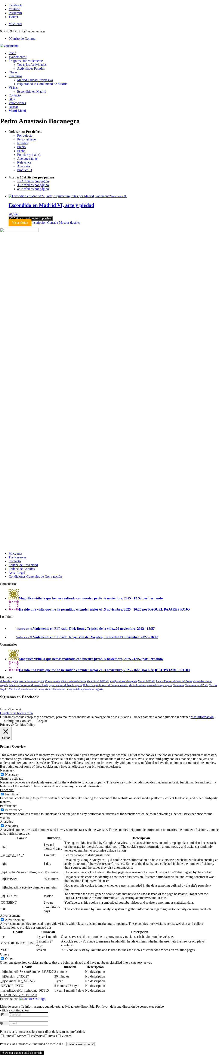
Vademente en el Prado (196, 685)
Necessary (12, 774)
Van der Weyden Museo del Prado (26, 689)
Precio (21, 147)
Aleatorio (23, 166)
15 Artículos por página (33, 181)
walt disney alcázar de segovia (88, 689)
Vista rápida (20, 222)
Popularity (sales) (28, 154)
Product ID (24, 170)
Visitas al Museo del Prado (58, 689)
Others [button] (4, 954)
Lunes (8, 1036)
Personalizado (26, 139)
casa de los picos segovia (31, 681)
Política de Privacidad (23, 565)
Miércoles (37, 1036)
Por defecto (25, 135)
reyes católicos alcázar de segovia (65, 685)
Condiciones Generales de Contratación (35, 576)
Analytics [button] (6, 821)
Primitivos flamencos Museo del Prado (28, 685)
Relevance (24, 162)
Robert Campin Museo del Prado (100, 685)
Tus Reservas (18, 557)
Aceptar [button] (41, 721)
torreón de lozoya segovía (159, 685)
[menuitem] (114, 24)
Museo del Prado (146, 681)
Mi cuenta (15, 24)
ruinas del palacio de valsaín (131, 685)
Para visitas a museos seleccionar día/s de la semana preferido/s (42, 1031)
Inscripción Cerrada (44, 222)
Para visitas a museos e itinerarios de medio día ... (33, 1044)
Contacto (15, 561)
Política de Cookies (22, 569)
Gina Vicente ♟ (11, 709)
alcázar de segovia (9, 681)
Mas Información (202, 717)
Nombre (22, 143)
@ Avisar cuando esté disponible (30, 218)
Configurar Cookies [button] (17, 721)
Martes (21, 1036)
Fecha (21, 151)
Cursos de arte (52, 681)
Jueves (52, 1036)
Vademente (178, 685)
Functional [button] (7, 790)
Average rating (27, 158)
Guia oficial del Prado (98, 681)
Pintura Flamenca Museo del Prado (174, 681)
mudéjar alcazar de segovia (123, 681)
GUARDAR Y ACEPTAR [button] (18, 995)
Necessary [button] (7, 770)
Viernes (66, 1036)
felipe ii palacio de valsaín (73, 681)
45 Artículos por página (33, 189)
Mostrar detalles (69, 222)
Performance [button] (8, 806)
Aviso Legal (17, 572)
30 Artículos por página (33, 185)
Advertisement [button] (10, 915)
